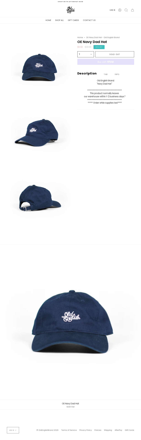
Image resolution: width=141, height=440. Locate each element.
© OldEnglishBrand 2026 (47, 430)
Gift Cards (129, 430)
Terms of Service (69, 430)
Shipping (108, 430)
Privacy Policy (85, 430)
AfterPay (118, 430)
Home (80, 37)
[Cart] (132, 10)
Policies (97, 430)
